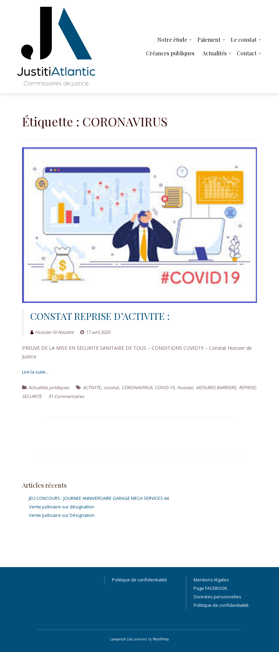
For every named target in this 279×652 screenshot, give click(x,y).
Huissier (185, 387)
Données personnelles (217, 597)
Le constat (244, 39)
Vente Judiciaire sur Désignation (62, 515)
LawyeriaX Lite (121, 639)
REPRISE (247, 387)
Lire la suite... (35, 372)
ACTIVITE (92, 387)
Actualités (214, 53)
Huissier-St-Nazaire (54, 332)
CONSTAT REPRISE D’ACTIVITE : (100, 316)
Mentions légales (211, 580)
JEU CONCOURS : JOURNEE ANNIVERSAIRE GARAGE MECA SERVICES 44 (99, 498)
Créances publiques (170, 53)
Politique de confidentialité (139, 580)
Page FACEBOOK (210, 588)
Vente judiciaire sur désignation (61, 507)
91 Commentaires (66, 396)
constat (111, 387)
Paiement (208, 39)
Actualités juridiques (48, 387)
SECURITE (32, 396)
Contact (247, 53)
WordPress (161, 639)
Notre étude (172, 39)
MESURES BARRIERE (216, 387)
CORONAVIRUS (136, 387)
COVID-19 (164, 387)
